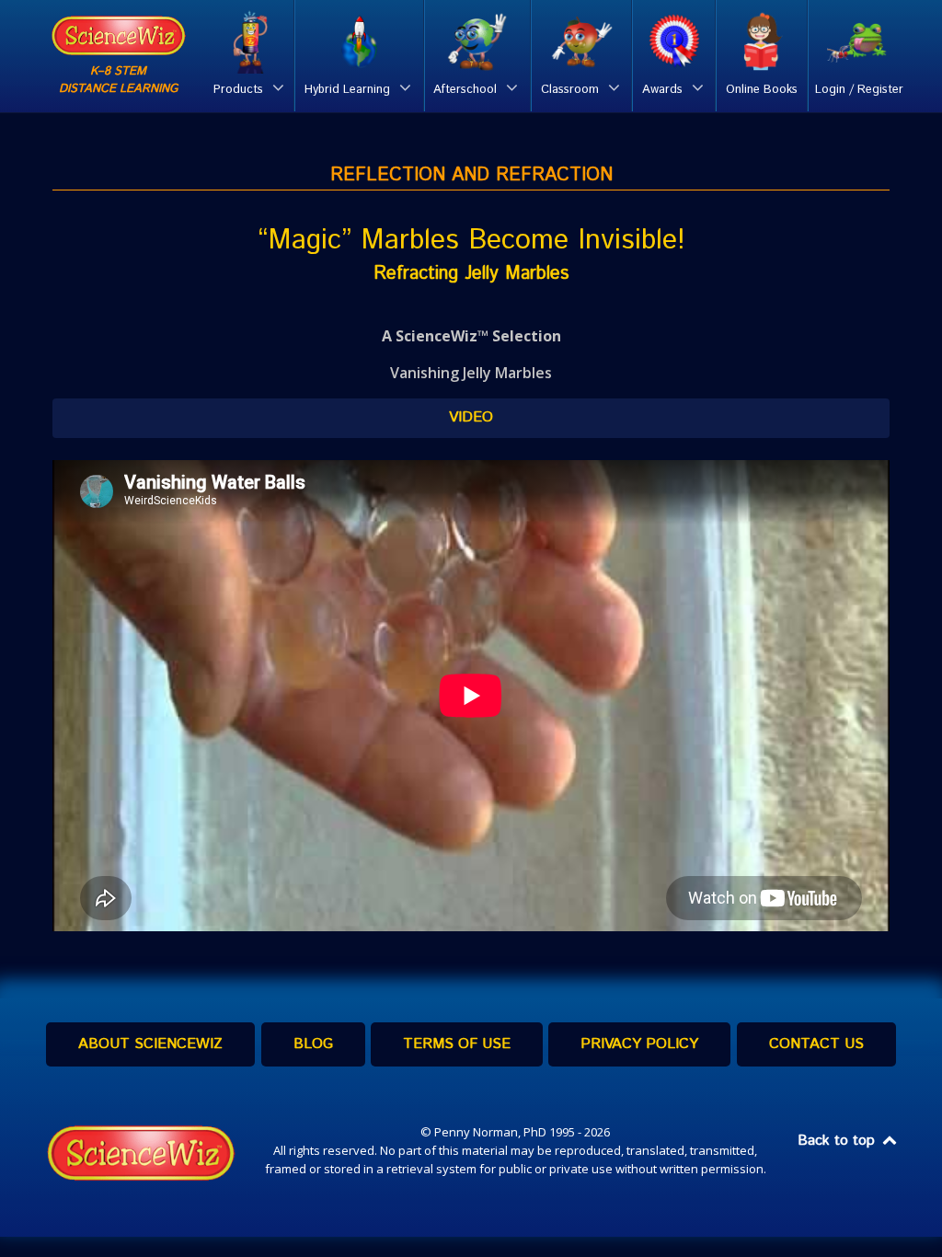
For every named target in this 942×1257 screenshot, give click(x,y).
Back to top (838, 1140)
